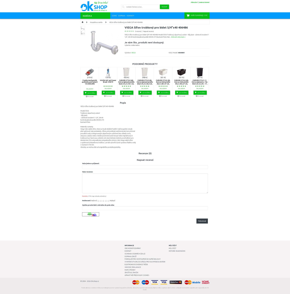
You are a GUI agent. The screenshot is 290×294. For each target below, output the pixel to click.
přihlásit (194, 2)
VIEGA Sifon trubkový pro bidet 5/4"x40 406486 (126, 22)
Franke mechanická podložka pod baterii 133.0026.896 (90, 82)
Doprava (121, 16)
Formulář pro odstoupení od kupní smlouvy (143, 259)
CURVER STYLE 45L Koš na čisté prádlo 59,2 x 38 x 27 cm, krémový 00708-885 (163, 82)
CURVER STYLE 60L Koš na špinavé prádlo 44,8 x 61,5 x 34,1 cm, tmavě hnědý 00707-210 (200, 83)
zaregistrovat (204, 2)
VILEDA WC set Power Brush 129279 (108, 81)
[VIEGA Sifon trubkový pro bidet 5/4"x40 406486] (104, 42)
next (205, 82)
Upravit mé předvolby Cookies (137, 275)
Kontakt (128, 251)
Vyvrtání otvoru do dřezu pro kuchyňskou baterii (145, 262)
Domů (114, 16)
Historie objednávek (177, 251)
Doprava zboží (130, 256)
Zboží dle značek (131, 272)
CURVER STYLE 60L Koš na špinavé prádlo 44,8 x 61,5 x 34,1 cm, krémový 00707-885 (126, 82)
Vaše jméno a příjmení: (90, 163)
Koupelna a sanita (96, 22)
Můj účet (172, 248)
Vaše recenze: (87, 172)
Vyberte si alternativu (144, 43)
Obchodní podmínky (133, 248)
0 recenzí (138, 31)
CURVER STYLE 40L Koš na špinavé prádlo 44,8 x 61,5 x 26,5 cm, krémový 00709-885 (145, 82)
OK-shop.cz (95, 281)
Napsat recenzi (148, 31)
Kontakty (130, 16)
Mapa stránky (130, 270)
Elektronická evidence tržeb (136, 264)
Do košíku (91, 93)
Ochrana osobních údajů (135, 254)
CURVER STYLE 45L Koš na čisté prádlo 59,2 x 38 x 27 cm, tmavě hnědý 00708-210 (181, 83)
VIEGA (133, 53)
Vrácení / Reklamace (133, 267)
